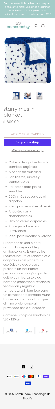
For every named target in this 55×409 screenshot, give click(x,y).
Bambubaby (23, 394)
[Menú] (49, 25)
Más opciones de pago (28, 150)
